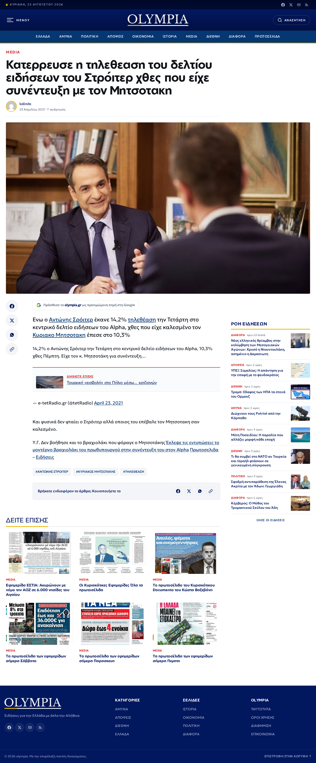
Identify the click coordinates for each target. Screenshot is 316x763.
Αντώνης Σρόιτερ (71, 319)
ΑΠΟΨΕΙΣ (115, 36)
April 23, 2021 (108, 403)
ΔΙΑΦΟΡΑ (237, 36)
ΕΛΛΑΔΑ (43, 36)
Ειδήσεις (45, 457)
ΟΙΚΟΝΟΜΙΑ (143, 36)
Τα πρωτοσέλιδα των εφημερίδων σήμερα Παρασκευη (109, 658)
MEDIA (192, 36)
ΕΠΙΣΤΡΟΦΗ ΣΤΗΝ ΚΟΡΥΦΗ (288, 756)
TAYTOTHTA (261, 709)
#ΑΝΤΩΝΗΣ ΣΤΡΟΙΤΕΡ (52, 471)
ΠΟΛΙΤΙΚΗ (89, 36)
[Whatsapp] (12, 335)
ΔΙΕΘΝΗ (213, 36)
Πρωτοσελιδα (204, 449)
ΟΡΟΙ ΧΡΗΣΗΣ (262, 717)
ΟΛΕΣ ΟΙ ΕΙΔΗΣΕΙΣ (271, 520)
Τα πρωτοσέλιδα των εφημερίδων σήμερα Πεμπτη (183, 658)
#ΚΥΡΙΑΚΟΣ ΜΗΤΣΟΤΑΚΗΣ (95, 471)
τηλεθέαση (142, 319)
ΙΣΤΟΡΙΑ (170, 36)
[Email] (298, 4)
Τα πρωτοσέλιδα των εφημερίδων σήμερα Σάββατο (36, 658)
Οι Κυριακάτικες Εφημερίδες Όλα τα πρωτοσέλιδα (111, 587)
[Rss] (306, 4)
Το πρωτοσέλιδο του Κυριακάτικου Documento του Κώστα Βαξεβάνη (184, 587)
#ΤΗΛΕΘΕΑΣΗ (133, 471)
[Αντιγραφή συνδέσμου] (12, 349)
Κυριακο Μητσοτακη (59, 335)
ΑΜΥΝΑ (65, 36)
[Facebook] (282, 4)
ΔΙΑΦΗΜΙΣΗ (261, 725)
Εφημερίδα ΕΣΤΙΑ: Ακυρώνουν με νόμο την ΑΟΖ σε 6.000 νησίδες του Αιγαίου (37, 590)
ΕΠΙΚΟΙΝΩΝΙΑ (263, 734)
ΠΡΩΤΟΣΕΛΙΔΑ (267, 36)
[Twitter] (290, 4)
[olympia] (158, 20)
